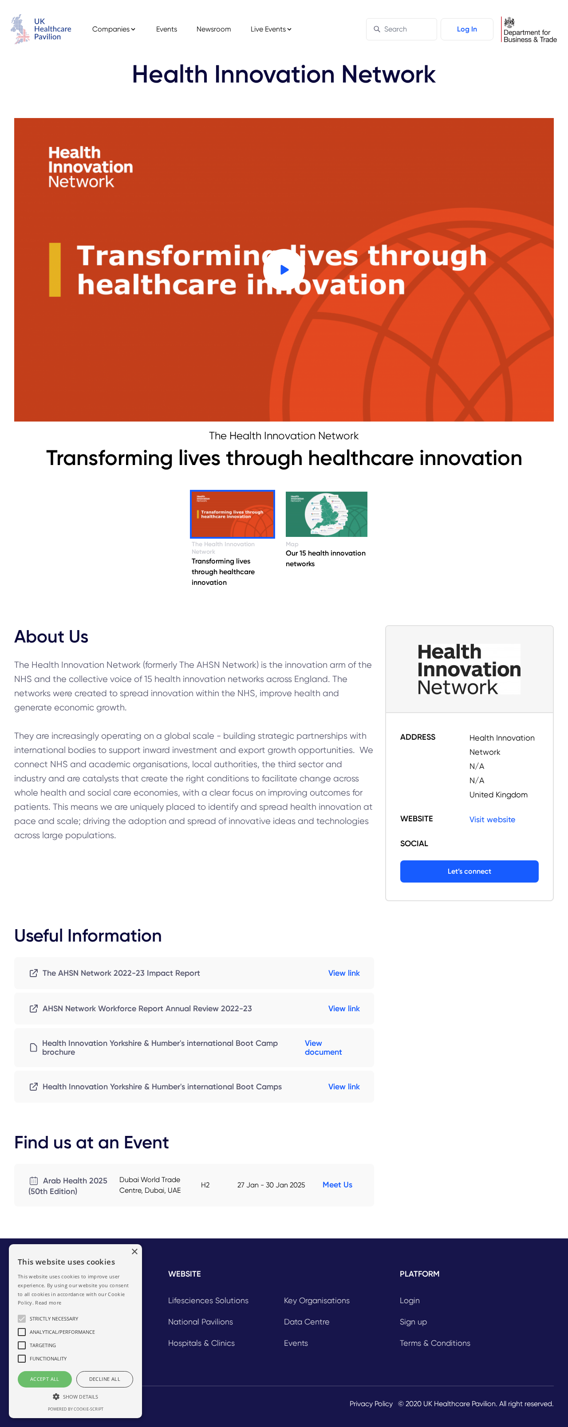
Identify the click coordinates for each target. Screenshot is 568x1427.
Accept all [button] (44, 1379)
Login (410, 1300)
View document (323, 1047)
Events (166, 29)
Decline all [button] (104, 1379)
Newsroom (214, 29)
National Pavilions (200, 1321)
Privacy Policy (371, 1403)
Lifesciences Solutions (208, 1300)
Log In (467, 29)
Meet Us (337, 1185)
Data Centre (307, 1321)
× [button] (134, 1252)
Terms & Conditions (435, 1343)
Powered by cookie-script (75, 1409)
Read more (48, 1302)
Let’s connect (469, 871)
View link (344, 973)
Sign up (413, 1321)
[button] (75, 1396)
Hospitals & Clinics (201, 1343)
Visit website (492, 819)
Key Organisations (317, 1300)
